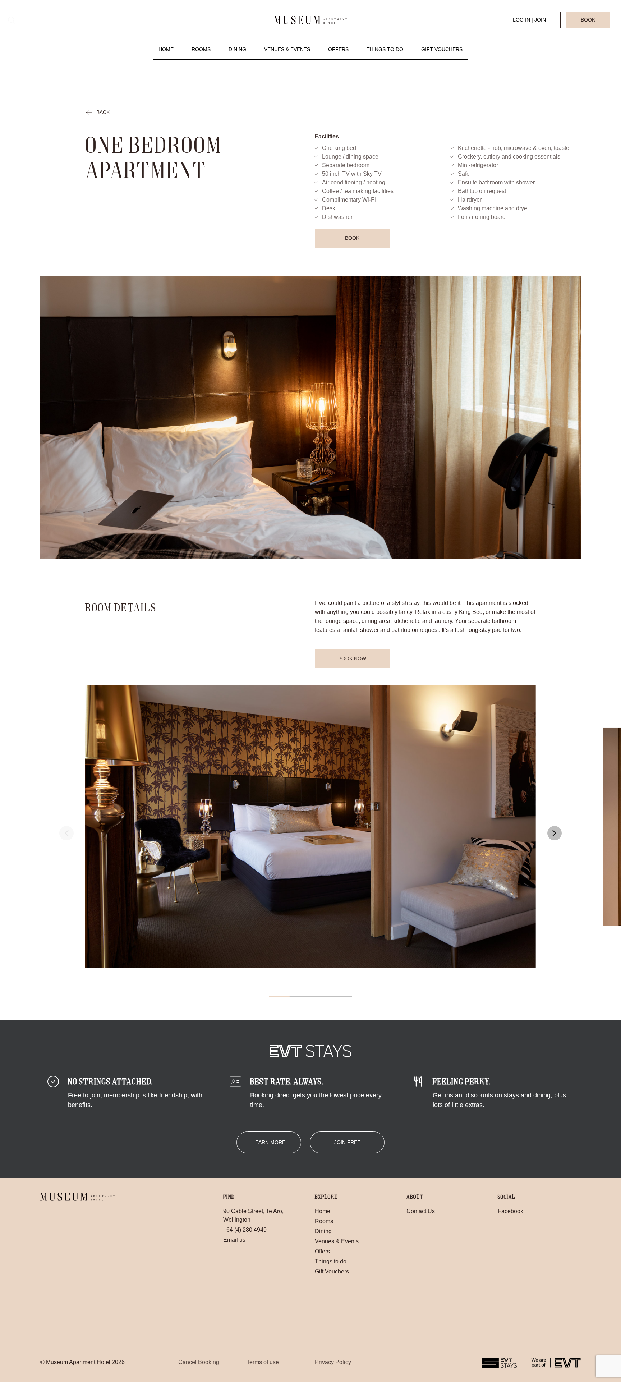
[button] (554, 833)
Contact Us (420, 1211)
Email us (234, 1240)
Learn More (268, 1142)
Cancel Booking (198, 1362)
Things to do (385, 49)
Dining (237, 49)
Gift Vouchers (442, 49)
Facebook (510, 1211)
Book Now (352, 658)
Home (166, 49)
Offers (338, 49)
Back (103, 112)
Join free (347, 1142)
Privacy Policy (333, 1362)
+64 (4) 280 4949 (245, 1230)
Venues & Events (287, 49)
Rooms (201, 49)
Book (588, 20)
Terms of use (263, 1362)
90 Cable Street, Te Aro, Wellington (253, 1215)
